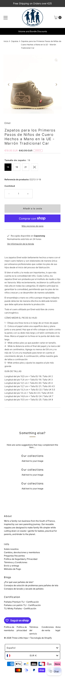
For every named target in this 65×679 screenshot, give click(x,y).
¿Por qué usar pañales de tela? (18, 582)
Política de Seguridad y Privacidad (20, 559)
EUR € (33, 655)
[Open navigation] (5, 17)
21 (25, 167)
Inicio (6, 41)
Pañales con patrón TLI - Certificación (22, 605)
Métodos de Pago (12, 569)
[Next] (56, 84)
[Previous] (9, 84)
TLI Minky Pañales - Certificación (20, 608)
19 (17, 167)
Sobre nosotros (11, 549)
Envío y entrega (11, 565)
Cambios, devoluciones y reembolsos (22, 552)
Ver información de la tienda (20, 243)
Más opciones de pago (33, 226)
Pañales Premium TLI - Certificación (21, 602)
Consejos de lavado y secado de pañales (24, 588)
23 (34, 167)
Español (11, 647)
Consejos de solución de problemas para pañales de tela (31, 585)
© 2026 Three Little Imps (16, 638)
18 (8, 167)
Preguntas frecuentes (14, 555)
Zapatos (14, 41)
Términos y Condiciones (15, 562)
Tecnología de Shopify (41, 638)
